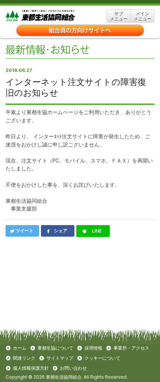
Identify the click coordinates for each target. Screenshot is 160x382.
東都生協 (52, 15)
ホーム (19, 348)
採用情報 (93, 348)
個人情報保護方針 (31, 368)
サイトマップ (60, 358)
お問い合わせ (73, 368)
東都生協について (55, 348)
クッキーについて (102, 358)
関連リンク (24, 358)
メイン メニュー (142, 16)
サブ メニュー (119, 16)
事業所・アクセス (131, 348)
